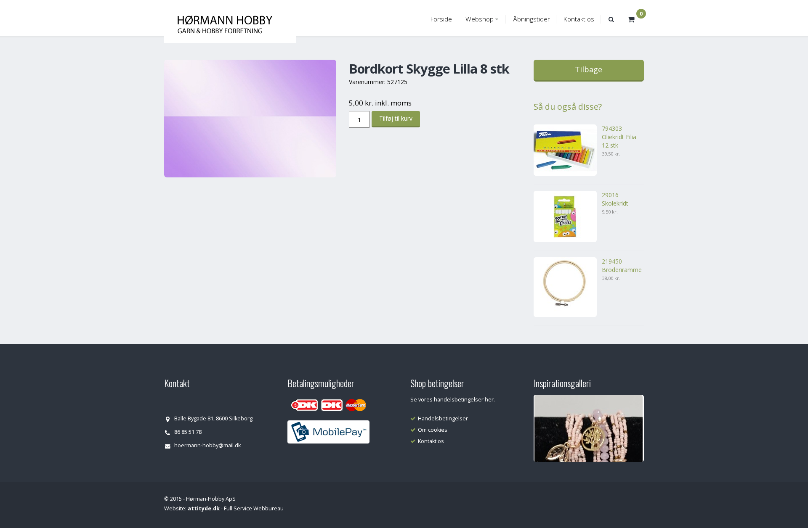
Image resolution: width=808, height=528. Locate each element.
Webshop (479, 19)
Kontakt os (578, 19)
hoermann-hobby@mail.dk (207, 445)
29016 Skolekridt (615, 199)
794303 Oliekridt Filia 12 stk (619, 136)
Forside (441, 19)
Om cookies (432, 429)
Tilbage (588, 69)
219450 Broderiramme (622, 265)
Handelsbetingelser (443, 418)
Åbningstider (531, 19)
